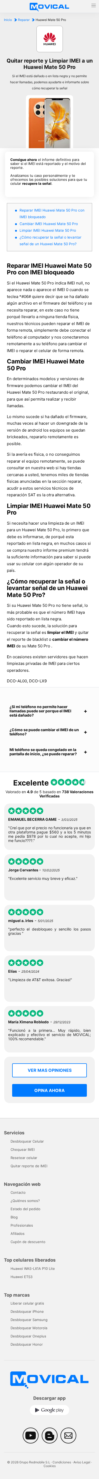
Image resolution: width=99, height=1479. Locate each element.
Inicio (8, 20)
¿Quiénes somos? (25, 1201)
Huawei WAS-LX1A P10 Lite (33, 1268)
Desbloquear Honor (27, 1344)
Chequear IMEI (23, 1149)
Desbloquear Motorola (29, 1328)
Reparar (24, 20)
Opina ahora (49, 1090)
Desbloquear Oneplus (28, 1336)
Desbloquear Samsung (29, 1320)
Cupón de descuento (28, 1242)
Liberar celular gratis (27, 1303)
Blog (14, 1217)
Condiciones (62, 1462)
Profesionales (22, 1225)
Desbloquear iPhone (27, 1311)
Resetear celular (24, 1158)
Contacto (18, 1192)
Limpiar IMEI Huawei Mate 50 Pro (48, 230)
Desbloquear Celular (27, 1141)
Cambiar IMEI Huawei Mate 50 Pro (49, 224)
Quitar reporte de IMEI (29, 1166)
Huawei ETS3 (21, 1277)
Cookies (50, 1466)
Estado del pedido (25, 1209)
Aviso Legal (81, 1462)
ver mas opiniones (50, 1070)
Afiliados (18, 1233)
